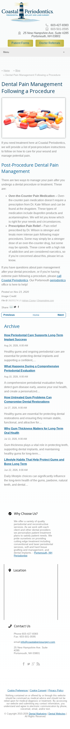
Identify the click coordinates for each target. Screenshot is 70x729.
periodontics (58, 280)
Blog (17, 70)
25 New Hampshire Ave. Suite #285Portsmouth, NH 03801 (46, 34)
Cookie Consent (38, 690)
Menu (6, 52)
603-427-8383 (60, 25)
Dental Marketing (37, 713)
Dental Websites (57, 713)
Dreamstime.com (45, 301)
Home (7, 70)
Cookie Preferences (18, 690)
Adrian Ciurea (29, 301)
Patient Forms (20, 43)
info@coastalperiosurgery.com (38, 641)
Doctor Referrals (49, 43)
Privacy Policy (56, 690)
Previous (9, 314)
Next (61, 314)
